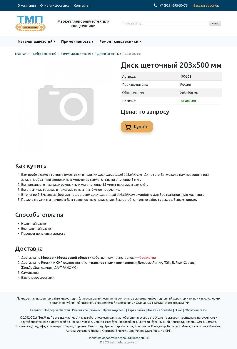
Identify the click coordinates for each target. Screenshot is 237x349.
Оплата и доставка (54, 5)
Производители (114, 310)
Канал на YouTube (159, 310)
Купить (140, 126)
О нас (178, 310)
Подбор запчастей (57, 310)
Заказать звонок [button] (206, 5)
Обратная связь (196, 310)
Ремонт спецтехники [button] (118, 41)
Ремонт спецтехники (86, 310)
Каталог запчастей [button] (35, 41)
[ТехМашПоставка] (30, 23)
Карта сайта (136, 310)
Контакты (81, 5)
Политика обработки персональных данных (118, 338)
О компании (26, 5)
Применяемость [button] (76, 41)
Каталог (35, 310)
